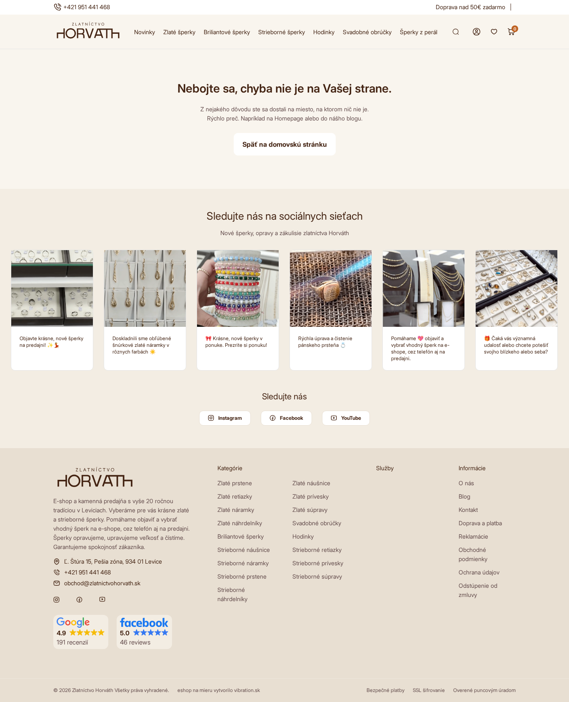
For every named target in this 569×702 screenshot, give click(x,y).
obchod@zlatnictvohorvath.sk (102, 583)
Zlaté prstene (234, 482)
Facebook (291, 418)
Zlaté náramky (235, 509)
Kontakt (468, 509)
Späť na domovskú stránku (284, 144)
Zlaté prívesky (310, 496)
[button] (80, 632)
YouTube (351, 418)
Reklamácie (473, 536)
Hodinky (323, 31)
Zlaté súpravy (309, 509)
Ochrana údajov (479, 572)
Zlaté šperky (179, 31)
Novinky (144, 31)
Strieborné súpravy (317, 576)
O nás (466, 482)
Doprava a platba (480, 522)
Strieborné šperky (281, 31)
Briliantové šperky (227, 31)
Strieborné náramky (243, 563)
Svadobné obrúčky (367, 31)
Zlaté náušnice (311, 482)
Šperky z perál (418, 31)
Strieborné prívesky (317, 563)
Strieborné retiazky (317, 549)
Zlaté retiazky (234, 496)
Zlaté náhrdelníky (239, 522)
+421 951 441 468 (86, 6)
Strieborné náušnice (243, 549)
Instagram (230, 418)
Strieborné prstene (242, 576)
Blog (464, 496)
